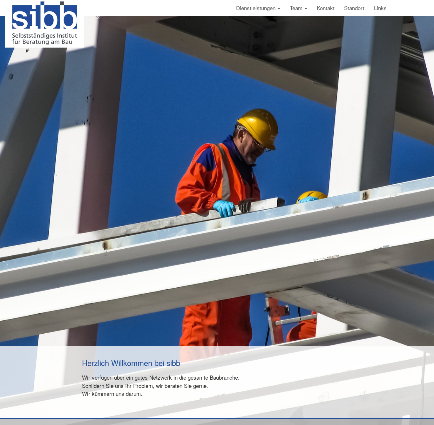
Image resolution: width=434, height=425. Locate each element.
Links (380, 8)
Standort (354, 8)
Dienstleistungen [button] (256, 8)
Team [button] (297, 8)
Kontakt (326, 8)
